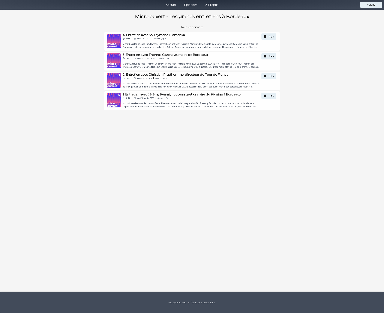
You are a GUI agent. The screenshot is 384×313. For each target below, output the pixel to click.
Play (271, 36)
